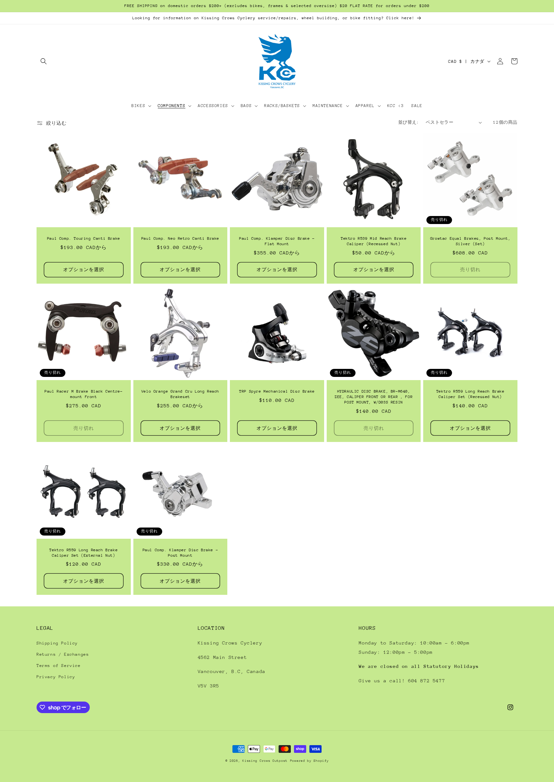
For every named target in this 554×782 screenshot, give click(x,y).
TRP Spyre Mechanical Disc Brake (277, 391)
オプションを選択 (83, 269)
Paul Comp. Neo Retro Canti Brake (180, 238)
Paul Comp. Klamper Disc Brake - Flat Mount (277, 241)
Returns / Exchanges (63, 654)
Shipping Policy (57, 643)
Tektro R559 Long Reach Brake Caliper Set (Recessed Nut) (470, 394)
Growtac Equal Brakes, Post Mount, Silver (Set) (470, 241)
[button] (44, 61)
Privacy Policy (56, 676)
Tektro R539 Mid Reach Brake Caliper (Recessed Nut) (374, 241)
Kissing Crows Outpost (265, 761)
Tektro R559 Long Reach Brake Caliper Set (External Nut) (83, 553)
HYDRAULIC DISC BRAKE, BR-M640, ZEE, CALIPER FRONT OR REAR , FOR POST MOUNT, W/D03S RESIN (374, 396)
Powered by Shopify (309, 761)
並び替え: (408, 122)
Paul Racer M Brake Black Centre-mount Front (83, 394)
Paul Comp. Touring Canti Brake (83, 238)
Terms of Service (59, 665)
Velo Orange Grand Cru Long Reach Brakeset (180, 394)
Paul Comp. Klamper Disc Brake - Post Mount (180, 553)
